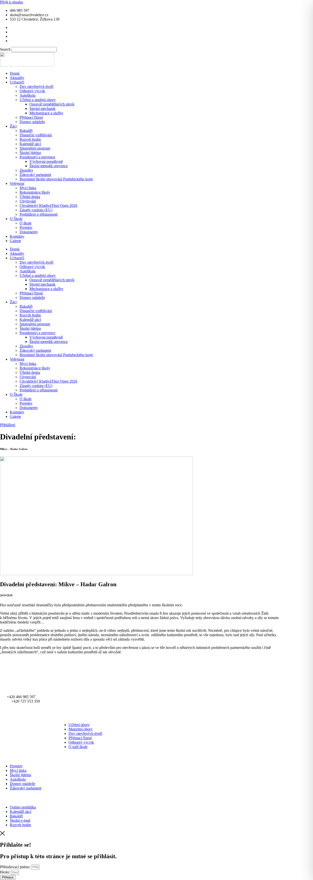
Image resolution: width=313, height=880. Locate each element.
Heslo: (5, 872)
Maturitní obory (80, 729)
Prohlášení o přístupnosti (38, 214)
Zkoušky (26, 170)
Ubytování (28, 201)
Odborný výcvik (32, 91)
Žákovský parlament (35, 175)
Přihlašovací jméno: (15, 867)
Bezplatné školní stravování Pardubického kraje (56, 179)
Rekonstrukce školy (35, 192)
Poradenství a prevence (37, 157)
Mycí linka (28, 188)
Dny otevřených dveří (36, 86)
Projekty (26, 227)
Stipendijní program (35, 148)
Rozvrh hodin (30, 139)
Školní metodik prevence (48, 166)
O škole (26, 223)
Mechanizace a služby (46, 113)
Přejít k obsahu (11, 2)
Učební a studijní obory (38, 100)
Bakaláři (26, 131)
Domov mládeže (32, 122)
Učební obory (79, 725)
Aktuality (17, 78)
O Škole (16, 219)
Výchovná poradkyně (46, 161)
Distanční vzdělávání (36, 135)
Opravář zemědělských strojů (51, 104)
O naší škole (78, 747)
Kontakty (17, 236)
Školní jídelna (30, 153)
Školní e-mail (20, 820)
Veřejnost (17, 183)
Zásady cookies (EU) (36, 210)
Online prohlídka (23, 807)
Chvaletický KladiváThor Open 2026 (48, 205)
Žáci (13, 126)
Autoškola (27, 95)
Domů (15, 73)
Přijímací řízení (31, 117)
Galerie (15, 241)
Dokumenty (29, 232)
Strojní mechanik (42, 108)
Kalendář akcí (30, 144)
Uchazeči (17, 82)
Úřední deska (30, 197)
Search (5, 49)
